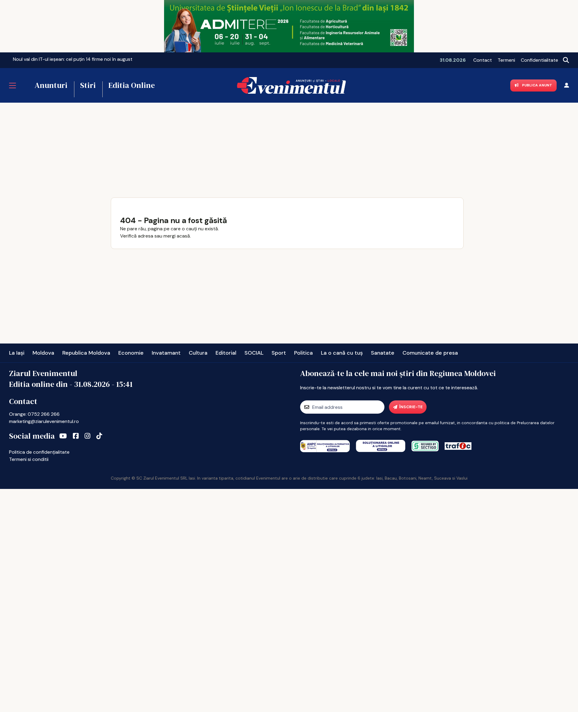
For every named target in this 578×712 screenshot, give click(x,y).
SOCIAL (253, 352)
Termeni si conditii (28, 459)
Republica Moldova (86, 352)
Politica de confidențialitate (39, 452)
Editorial (226, 352)
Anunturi (51, 85)
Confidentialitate (539, 60)
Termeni (506, 60)
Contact (482, 60)
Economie (131, 352)
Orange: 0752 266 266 (34, 414)
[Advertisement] (289, 148)
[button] (9, 59)
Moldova (43, 352)
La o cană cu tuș (342, 352)
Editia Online (131, 85)
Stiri (88, 85)
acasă (183, 236)
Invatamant (166, 352)
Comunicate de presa (430, 352)
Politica (303, 352)
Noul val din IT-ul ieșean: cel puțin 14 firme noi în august (72, 59)
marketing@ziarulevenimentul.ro (44, 421)
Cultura (198, 352)
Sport (279, 352)
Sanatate (382, 352)
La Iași (16, 352)
